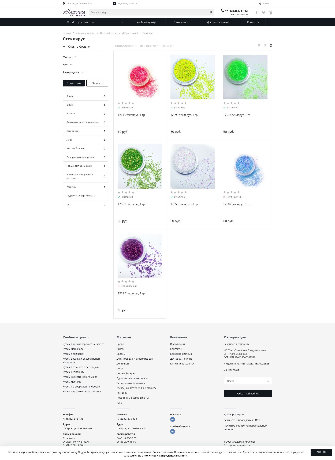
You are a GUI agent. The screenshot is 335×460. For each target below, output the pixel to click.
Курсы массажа (72, 381)
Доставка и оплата (181, 358)
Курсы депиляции (73, 372)
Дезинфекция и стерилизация (82, 122)
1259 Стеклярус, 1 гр (184, 115)
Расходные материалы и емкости (79, 176)
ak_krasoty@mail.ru (127, 3)
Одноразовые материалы (80, 157)
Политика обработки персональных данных (245, 427)
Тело (68, 204)
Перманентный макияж (79, 165)
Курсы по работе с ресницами (81, 367)
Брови (69, 96)
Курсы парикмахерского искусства (83, 344)
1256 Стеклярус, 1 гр (131, 204)
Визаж (69, 104)
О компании (177, 344)
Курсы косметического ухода (80, 376)
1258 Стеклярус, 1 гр (131, 293)
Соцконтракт (231, 369)
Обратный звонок (248, 393)
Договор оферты (234, 414)
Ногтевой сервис (75, 148)
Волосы (70, 113)
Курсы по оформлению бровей (81, 386)
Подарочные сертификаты (80, 195)
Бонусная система (181, 353)
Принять (321, 452)
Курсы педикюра (73, 353)
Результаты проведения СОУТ (242, 420)
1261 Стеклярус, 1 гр (131, 115)
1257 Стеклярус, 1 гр (237, 115)
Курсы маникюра (73, 349)
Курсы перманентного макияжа (82, 391)
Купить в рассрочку (182, 363)
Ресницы (71, 186)
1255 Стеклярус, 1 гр (184, 204)
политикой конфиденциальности (165, 455)
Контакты (176, 349)
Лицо (69, 139)
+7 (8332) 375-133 (236, 11)
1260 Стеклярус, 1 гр (237, 204)
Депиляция (72, 130)
